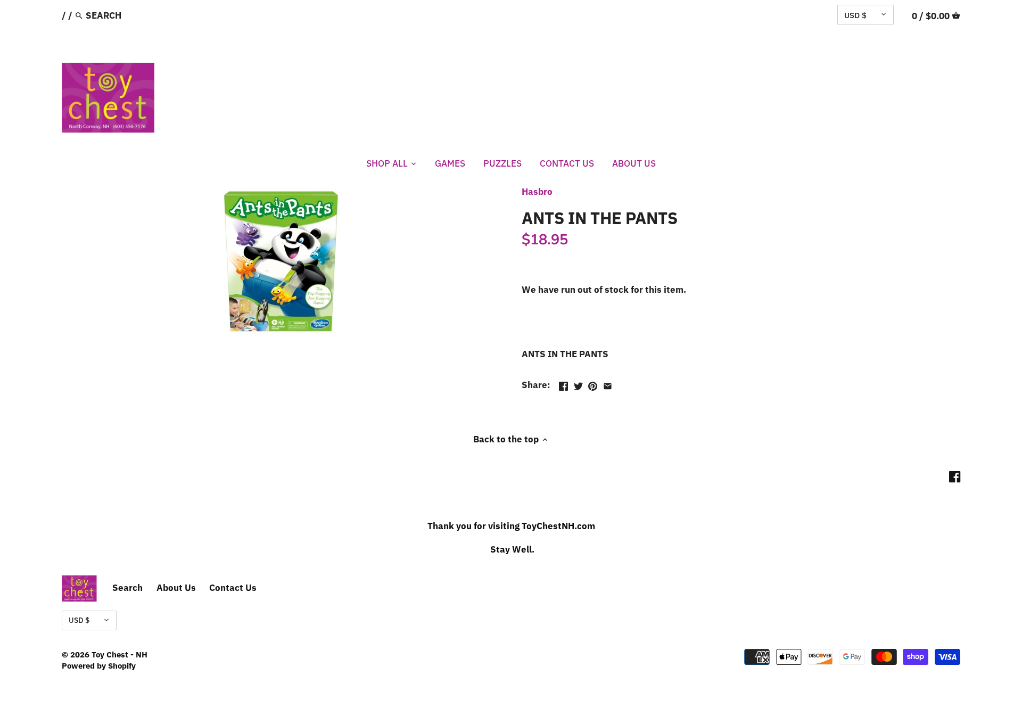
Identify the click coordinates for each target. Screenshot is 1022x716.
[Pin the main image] (592, 384)
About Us (176, 588)
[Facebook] (954, 476)
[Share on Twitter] (578, 384)
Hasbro (537, 191)
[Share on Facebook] (563, 384)
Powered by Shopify (99, 665)
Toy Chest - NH (119, 654)
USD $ (855, 15)
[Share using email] (607, 384)
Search (127, 588)
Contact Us (233, 588)
